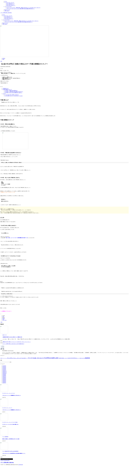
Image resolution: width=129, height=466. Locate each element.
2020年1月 (4, 382)
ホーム (3, 14)
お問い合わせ (4, 24)
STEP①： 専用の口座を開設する (10, 90)
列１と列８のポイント (8, 16)
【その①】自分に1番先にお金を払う (11, 94)
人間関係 (38, 358)
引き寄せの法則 (49, 358)
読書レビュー (77, 358)
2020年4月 (4, 379)
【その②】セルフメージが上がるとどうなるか (13, 95)
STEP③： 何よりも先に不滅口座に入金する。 (13, 92)
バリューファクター (6, 19)
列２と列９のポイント (8, 17)
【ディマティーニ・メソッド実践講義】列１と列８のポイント (11, 409)
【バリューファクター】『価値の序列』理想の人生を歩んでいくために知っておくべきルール (21, 20)
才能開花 (60, 358)
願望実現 (87, 358)
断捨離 (63, 358)
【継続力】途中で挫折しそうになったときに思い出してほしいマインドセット (16, 341)
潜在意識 (69, 358)
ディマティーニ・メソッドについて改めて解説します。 (10, 424)
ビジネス (24, 358)
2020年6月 (4, 377)
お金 (1, 322)
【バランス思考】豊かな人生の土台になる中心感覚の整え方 (13, 343)
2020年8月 (4, 375)
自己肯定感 (73, 358)
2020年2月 (4, 381)
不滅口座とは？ (5, 88)
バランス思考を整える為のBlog (6, 12)
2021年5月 (4, 366)
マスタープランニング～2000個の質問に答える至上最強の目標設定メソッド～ (13, 453)
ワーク (30, 358)
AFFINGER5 (20, 464)
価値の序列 (42, 358)
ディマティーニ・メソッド (7, 15)
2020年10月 (4, 373)
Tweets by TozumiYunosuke (4, 460)
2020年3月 (4, 380)
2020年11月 (4, 372)
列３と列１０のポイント (8, 18)
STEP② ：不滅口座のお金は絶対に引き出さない (13, 91)
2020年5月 (4, 378)
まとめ (3, 93)
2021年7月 (4, 365)
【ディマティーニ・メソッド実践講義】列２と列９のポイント (11, 395)
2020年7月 (4, 376)
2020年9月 (4, 374)
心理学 (56, 358)
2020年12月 (4, 371)
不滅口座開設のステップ (7, 89)
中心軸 (34, 358)
